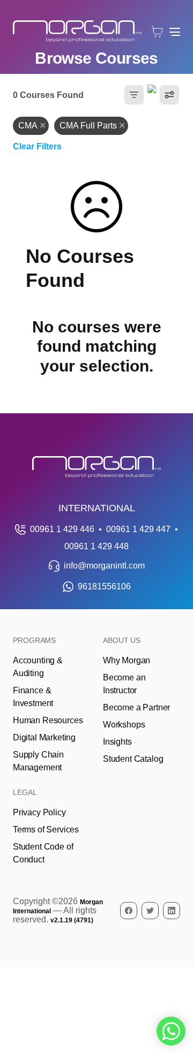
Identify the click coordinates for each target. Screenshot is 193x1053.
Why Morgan (126, 660)
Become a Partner (136, 707)
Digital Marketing (44, 737)
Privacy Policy (39, 812)
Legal (25, 792)
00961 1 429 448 (96, 546)
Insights (117, 741)
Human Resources (48, 720)
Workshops (124, 724)
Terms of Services (46, 829)
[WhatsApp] (171, 1031)
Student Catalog (133, 758)
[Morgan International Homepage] (96, 467)
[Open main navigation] (174, 31)
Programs (34, 640)
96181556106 (104, 586)
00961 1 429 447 (138, 529)
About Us (121, 640)
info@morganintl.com (104, 565)
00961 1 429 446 (62, 529)
